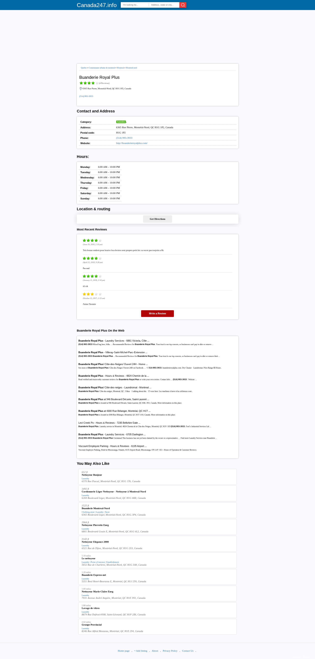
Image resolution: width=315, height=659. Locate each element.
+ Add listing (140, 650)
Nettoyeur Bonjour (92, 475)
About (155, 650)
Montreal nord (131, 68)
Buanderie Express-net (94, 575)
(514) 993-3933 (86, 96)
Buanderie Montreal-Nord (96, 508)
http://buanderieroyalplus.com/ (131, 143)
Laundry (121, 121)
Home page (124, 650)
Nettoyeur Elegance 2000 (95, 541)
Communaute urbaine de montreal (102, 68)
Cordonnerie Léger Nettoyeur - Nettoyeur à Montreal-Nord (114, 491)
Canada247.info (97, 5)
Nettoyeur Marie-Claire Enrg (97, 591)
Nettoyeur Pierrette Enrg (95, 525)
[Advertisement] (157, 35)
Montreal (120, 68)
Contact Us (187, 650)
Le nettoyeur (88, 558)
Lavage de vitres (91, 608)
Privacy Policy (170, 650)
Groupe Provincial (92, 624)
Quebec (84, 68)
